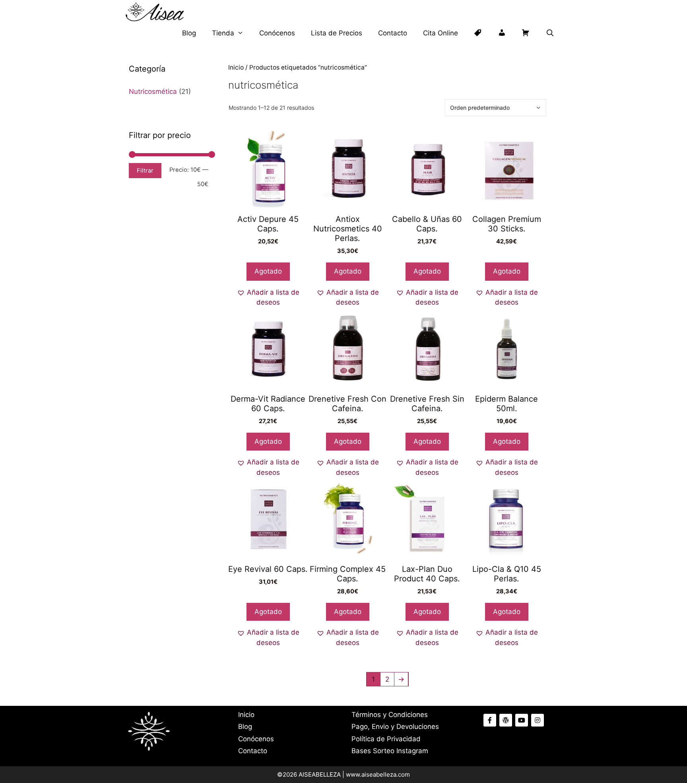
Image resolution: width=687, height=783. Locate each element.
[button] (268, 298)
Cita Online (440, 33)
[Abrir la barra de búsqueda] (550, 33)
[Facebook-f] (489, 720)
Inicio (236, 67)
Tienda (223, 33)
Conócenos (277, 33)
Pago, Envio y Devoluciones (395, 727)
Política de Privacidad (386, 739)
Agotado (268, 271)
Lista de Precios (336, 33)
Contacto (392, 33)
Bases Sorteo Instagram (389, 751)
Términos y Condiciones (389, 715)
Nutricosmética (153, 91)
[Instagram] (537, 720)
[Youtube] (521, 720)
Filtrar (145, 170)
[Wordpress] (505, 720)
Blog (189, 33)
